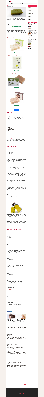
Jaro (29, 392)
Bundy (20, 393)
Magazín (9, 3)
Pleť (36, 389)
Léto (31, 392)
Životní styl (19, 3)
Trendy (33, 389)
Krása (15, 3)
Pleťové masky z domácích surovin (21, 319)
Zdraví (26, 3)
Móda (12, 3)
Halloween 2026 (19, 389)
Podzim (33, 392)
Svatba (28, 392)
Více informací (17, 52)
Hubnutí (30, 3)
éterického (8, 144)
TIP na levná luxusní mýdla (16, 26)
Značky (23, 389)
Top (24, 393)
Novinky (18, 392)
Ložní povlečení (24, 392)
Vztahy (23, 3)
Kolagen (23, 393)
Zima (35, 392)
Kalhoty (18, 393)
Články (33, 3)
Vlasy (34, 389)
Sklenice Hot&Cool (28, 389)
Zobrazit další (17, 109)
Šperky (21, 392)
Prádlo (25, 389)
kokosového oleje (10, 148)
